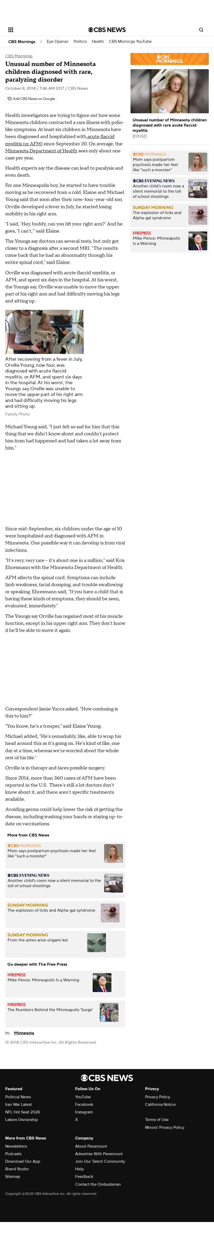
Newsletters (16, 1146)
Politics (80, 41)
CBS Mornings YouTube (130, 41)
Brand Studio (17, 1169)
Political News (18, 1097)
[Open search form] (201, 30)
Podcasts (13, 1154)
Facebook (84, 1104)
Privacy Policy (157, 1097)
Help (79, 1169)
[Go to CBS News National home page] (107, 29)
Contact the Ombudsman (98, 1184)
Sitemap (12, 1176)
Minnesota (24, 1033)
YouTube (83, 1097)
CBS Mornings (21, 41)
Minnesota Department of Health (41, 151)
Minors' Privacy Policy (164, 1127)
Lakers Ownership (21, 1120)
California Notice (160, 1104)
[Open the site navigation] (41, 29)
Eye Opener (57, 41)
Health (98, 41)
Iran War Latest (18, 1104)
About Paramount (91, 1146)
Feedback (84, 1176)
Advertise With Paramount (99, 1154)
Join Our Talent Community (100, 1161)
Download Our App (22, 1161)
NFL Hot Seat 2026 (22, 1112)
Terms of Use (157, 1120)
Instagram (84, 1112)
